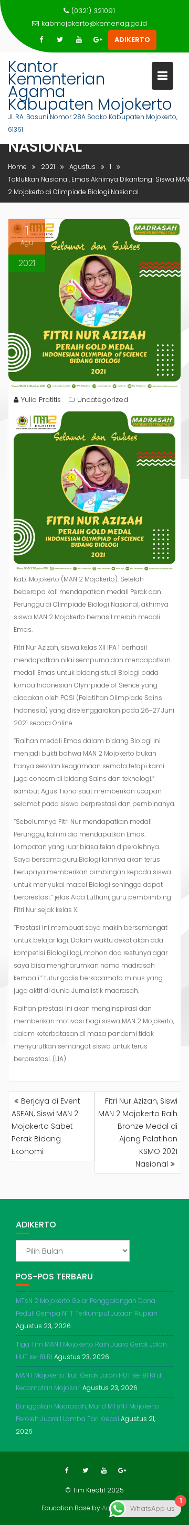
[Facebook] (41, 39)
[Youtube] (78, 39)
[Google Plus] (97, 39)
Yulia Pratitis (41, 400)
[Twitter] (59, 39)
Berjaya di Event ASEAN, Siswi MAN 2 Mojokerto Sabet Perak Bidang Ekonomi (46, 1126)
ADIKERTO (132, 40)
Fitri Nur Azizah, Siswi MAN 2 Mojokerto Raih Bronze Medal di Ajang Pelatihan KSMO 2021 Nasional (137, 1132)
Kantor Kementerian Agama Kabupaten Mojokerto (90, 85)
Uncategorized (102, 400)
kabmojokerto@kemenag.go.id (94, 23)
